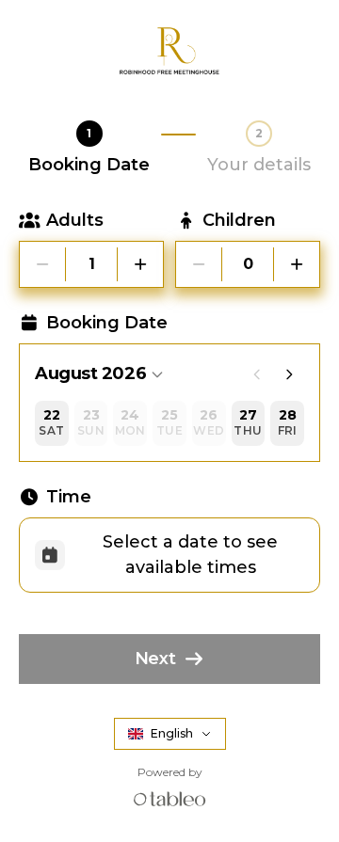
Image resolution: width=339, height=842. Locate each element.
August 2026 (90, 373)
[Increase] (140, 264)
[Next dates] (289, 374)
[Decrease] (42, 264)
